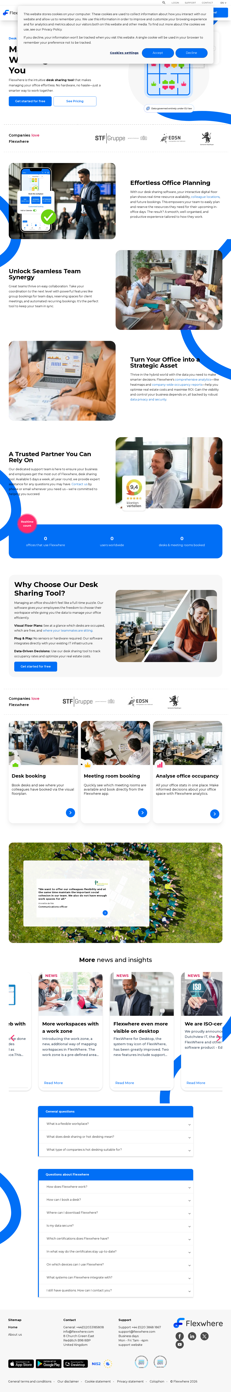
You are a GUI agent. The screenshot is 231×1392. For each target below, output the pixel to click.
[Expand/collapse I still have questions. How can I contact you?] (189, 1291)
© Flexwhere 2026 (183, 1381)
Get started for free (30, 101)
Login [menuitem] (175, 3)
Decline (191, 53)
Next (220, 1038)
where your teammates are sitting (68, 630)
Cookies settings (124, 53)
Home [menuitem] (13, 1327)
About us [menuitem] (15, 1334)
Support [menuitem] (190, 3)
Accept (158, 53)
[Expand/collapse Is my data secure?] (189, 1226)
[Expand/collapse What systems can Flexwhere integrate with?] (189, 1278)
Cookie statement (98, 1381)
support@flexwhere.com (137, 1331)
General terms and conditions (29, 1381)
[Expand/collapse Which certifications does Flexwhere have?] (189, 1239)
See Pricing (74, 101)
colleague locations (205, 197)
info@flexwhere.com (78, 1331)
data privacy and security (148, 399)
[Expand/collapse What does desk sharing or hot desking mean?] (189, 1137)
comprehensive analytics (193, 379)
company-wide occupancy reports (177, 384)
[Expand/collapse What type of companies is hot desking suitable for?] (189, 1150)
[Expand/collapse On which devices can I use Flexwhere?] (189, 1265)
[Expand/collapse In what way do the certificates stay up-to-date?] (189, 1252)
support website (130, 1345)
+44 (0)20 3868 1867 (146, 1327)
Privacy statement (130, 1381)
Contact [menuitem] (207, 3)
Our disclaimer (68, 1381)
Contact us (79, 484)
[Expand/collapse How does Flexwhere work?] (189, 1187)
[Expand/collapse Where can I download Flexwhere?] (189, 1213)
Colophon (157, 1381)
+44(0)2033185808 (90, 1327)
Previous (14, 1038)
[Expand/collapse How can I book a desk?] (189, 1200)
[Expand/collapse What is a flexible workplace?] (189, 1124)
